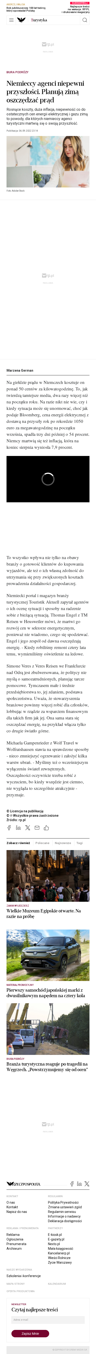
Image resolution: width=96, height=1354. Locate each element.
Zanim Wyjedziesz (18, 906)
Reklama (13, 1235)
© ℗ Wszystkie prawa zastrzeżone (32, 815)
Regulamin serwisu (62, 1212)
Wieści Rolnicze (59, 1258)
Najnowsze (63, 843)
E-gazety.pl (56, 1239)
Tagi (79, 843)
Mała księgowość (60, 1248)
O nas (11, 1202)
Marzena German (20, 370)
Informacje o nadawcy (64, 1216)
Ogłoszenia (15, 1239)
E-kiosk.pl (55, 1235)
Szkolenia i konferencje (24, 1276)
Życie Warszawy (60, 1262)
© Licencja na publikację (25, 811)
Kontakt (12, 1207)
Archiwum (14, 1248)
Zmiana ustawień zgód (65, 1207)
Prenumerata (16, 1244)
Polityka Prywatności (63, 1202)
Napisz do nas (17, 1212)
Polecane (42, 843)
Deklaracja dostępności (65, 1221)
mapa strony (16, 1283)
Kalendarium (57, 1283)
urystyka (39, 20)
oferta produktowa (21, 1291)
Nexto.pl (54, 1244)
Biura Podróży (17, 72)
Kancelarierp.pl (59, 1253)
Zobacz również (18, 843)
